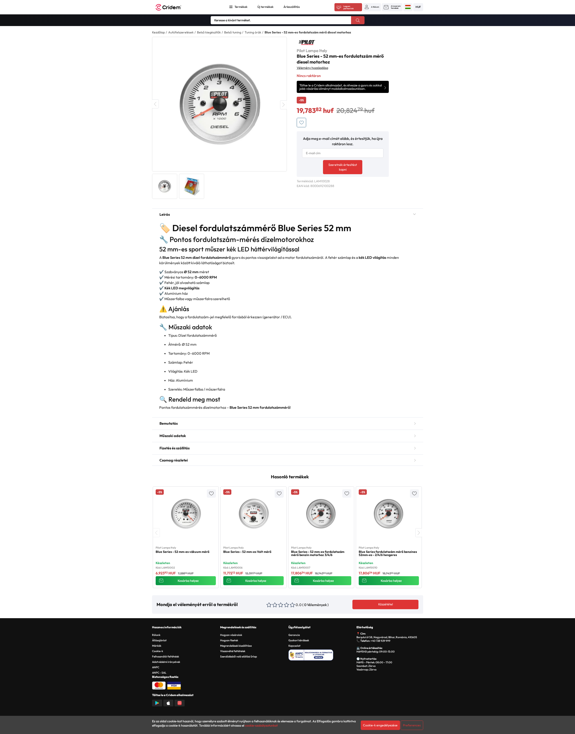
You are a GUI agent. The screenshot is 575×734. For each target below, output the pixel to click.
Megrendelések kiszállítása (236, 645)
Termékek (241, 7)
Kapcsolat (294, 645)
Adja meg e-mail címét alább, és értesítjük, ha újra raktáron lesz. (343, 141)
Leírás (164, 214)
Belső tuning (232, 32)
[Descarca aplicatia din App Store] (168, 702)
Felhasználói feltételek (165, 656)
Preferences (412, 725)
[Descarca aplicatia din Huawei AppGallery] (180, 702)
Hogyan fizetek (229, 640)
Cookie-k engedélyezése (380, 725)
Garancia (294, 635)
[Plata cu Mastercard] (159, 685)
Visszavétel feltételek (232, 651)
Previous (155, 103)
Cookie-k (157, 651)
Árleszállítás (291, 7)
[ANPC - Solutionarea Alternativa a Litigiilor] (321, 654)
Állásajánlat (159, 640)
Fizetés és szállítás (174, 448)
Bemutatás (168, 423)
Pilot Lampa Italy (312, 50)
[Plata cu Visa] (174, 685)
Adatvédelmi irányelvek (166, 662)
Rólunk (156, 635)
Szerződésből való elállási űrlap (238, 656)
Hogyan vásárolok (231, 635)
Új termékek (265, 7)
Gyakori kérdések (298, 640)
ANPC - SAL (159, 672)
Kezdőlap (158, 32)
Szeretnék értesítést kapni (342, 167)
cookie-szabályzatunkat (261, 725)
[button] (372, 7)
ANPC (155, 667)
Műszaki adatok (172, 435)
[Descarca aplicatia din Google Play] (157, 702)
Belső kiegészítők (209, 32)
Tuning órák (253, 32)
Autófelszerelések (181, 32)
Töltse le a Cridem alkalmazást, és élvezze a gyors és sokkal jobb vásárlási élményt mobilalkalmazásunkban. (340, 87)
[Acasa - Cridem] (173, 7)
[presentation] (156, 532)
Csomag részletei (173, 460)
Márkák (156, 645)
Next (283, 104)
